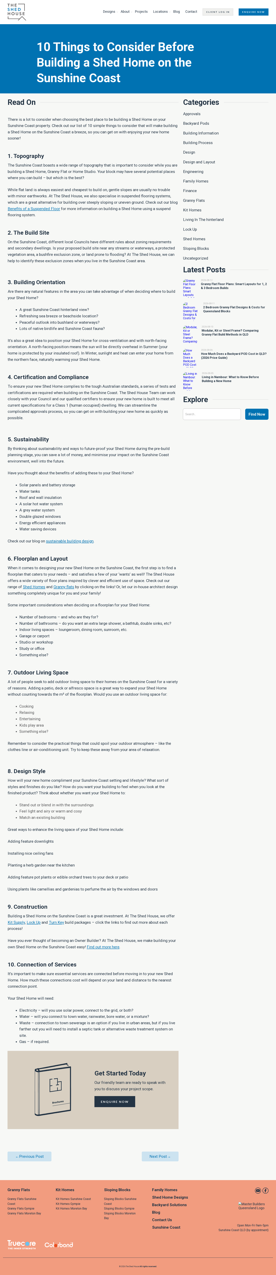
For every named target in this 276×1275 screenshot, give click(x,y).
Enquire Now (253, 12)
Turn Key (56, 922)
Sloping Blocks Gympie (119, 1208)
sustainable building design (70, 541)
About (125, 12)
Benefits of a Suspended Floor (34, 208)
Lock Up (34, 922)
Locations (160, 12)
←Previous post (29, 1156)
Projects (141, 12)
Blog (176, 12)
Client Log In (218, 12)
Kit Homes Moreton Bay (71, 1208)
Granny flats (64, 587)
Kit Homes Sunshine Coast (73, 1199)
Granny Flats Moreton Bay (24, 1213)
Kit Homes (65, 1190)
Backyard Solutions (169, 1205)
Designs (109, 12)
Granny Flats (19, 1190)
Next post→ (160, 1156)
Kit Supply (16, 922)
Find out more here (103, 947)
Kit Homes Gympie (68, 1204)
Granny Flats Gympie (21, 1208)
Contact (191, 12)
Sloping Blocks (117, 1190)
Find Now (257, 414)
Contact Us (162, 1220)
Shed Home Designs (170, 1197)
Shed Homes (34, 587)
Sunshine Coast (166, 1227)
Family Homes (164, 1190)
